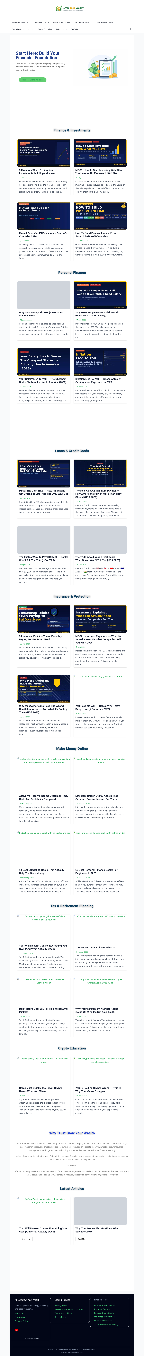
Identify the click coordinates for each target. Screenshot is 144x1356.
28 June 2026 (81, 1096)
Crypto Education (45, 29)
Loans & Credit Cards (61, 22)
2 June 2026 (25, 178)
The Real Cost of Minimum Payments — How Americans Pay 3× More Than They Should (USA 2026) (98, 493)
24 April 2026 (81, 501)
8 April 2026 (24, 241)
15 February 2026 (27, 877)
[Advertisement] (72, 109)
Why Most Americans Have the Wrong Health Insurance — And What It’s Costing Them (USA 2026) (43, 709)
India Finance (61, 29)
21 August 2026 (26, 320)
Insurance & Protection (84, 22)
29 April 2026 (25, 498)
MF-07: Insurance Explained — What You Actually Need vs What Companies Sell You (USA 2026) (98, 639)
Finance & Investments (21, 22)
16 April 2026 (81, 564)
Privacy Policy (60, 1306)
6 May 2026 (81, 178)
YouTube (74, 29)
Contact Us (20, 1317)
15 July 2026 (81, 320)
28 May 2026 (25, 644)
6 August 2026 (82, 952)
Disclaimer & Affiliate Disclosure (68, 1309)
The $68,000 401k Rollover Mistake (95, 947)
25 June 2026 (81, 386)
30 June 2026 (25, 386)
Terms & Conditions (63, 1313)
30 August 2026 (26, 953)
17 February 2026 (27, 803)
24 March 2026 (82, 241)
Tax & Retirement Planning (23, 29)
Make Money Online (105, 22)
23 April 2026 (25, 717)
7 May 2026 (80, 647)
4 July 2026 (24, 1096)
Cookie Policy (60, 1317)
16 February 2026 (83, 803)
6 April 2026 (81, 713)
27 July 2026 (25, 1016)
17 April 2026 (25, 564)
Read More (25, 1239)
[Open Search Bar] (130, 29)
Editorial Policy (21, 1321)
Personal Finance (42, 22)
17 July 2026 (81, 1016)
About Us (19, 1313)
